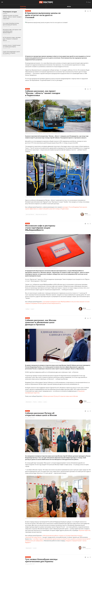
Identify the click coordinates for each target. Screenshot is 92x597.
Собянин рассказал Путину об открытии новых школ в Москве (60, 396)
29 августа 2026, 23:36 (29, 417)
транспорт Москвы (30, 214)
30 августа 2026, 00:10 (29, 97)
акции (32, 309)
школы (45, 401)
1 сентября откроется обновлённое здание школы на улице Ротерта (51, 539)
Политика (23, 6)
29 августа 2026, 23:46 (29, 327)
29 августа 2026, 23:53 (29, 232)
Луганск (35, 401)
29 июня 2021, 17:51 (29, 19)
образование (28, 401)
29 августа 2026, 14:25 (29, 564)
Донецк (40, 401)
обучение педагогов (84, 530)
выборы (27, 309)
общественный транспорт (41, 214)
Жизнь (69, 6)
